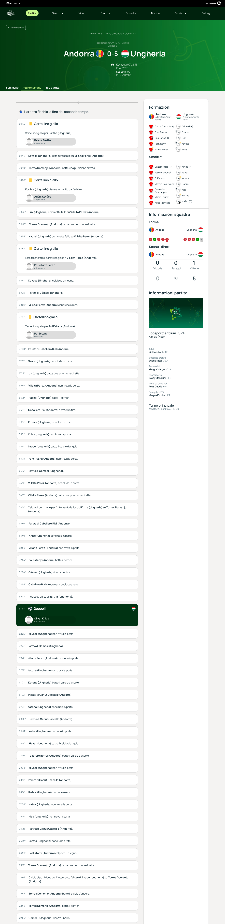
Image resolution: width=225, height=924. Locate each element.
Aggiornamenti (32, 87)
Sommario (12, 87)
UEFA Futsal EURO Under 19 (11, 13)
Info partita (52, 87)
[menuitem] (36, 13)
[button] (57, 13)
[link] (32, 13)
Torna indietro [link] (17, 27)
